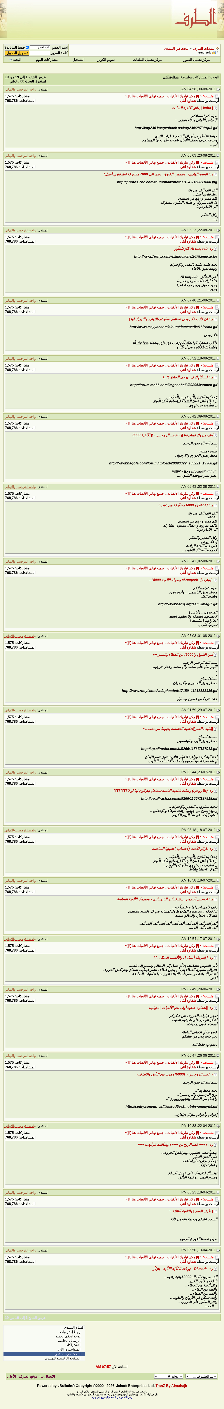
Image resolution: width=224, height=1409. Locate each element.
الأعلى (11, 1376)
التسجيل (78, 60)
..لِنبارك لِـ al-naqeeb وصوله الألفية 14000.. (181, 580)
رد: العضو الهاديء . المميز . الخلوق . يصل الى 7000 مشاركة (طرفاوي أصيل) (158, 174)
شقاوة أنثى (188, 101)
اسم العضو (60, 47)
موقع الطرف (28, 1376)
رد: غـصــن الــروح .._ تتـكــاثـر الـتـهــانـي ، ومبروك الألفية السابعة (165, 899)
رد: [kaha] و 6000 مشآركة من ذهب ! (185, 505)
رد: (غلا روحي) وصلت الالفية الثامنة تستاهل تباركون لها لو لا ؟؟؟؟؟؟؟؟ (163, 791)
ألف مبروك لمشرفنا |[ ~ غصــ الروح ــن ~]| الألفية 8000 (173, 435)
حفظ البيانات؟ (14, 47)
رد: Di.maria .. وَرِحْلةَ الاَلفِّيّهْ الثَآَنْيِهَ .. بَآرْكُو (182, 1269)
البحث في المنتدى (176, 48)
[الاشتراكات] (44, 1345)
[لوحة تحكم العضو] (44, 1336)
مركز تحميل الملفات (147, 60)
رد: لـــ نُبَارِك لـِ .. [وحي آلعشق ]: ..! (188, 377)
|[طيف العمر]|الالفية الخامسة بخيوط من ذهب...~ (178, 729)
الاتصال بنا (47, 1376)
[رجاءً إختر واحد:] (44, 1332)
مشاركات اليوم (47, 60)
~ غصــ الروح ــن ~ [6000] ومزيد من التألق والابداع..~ (174, 1074)
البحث (16, 60)
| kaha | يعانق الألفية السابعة (192, 108)
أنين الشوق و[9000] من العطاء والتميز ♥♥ (183, 654)
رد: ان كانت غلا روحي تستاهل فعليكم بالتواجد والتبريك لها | (171, 319)
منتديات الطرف (204, 48)
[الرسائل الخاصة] (44, 1341)
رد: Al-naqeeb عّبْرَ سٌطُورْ (193, 248)
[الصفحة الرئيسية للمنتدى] (44, 1358)
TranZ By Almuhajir (171, 1386)
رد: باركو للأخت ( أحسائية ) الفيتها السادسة (182, 849)
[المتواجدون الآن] (44, 1349)
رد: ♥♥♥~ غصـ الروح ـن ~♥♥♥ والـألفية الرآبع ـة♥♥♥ (175, 1144)
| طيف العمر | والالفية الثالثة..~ (191, 1211)
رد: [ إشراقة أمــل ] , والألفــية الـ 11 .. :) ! (183, 957)
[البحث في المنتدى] (44, 1354)
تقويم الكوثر (106, 60)
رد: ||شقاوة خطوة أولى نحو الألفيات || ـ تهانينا (181, 1008)
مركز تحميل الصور (197, 60)
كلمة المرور (59, 53)
